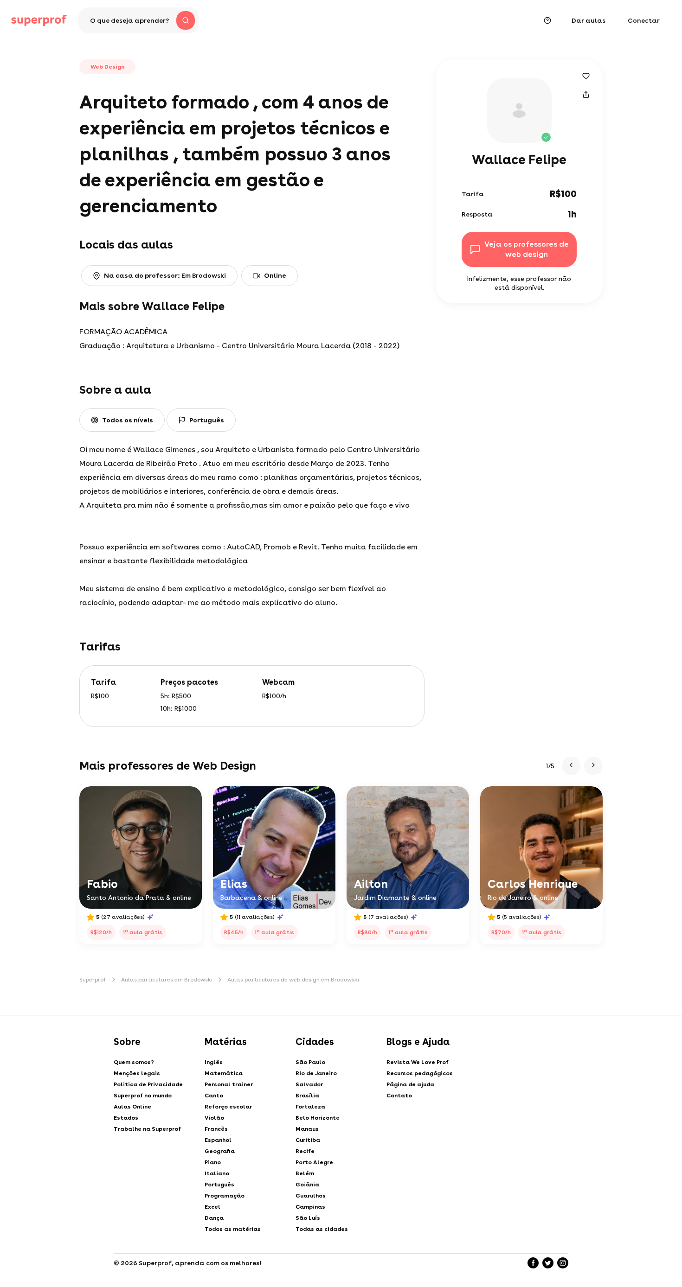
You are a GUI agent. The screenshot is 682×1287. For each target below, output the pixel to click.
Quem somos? (134, 1062)
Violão (214, 1118)
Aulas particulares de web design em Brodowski (293, 979)
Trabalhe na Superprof (147, 1129)
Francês (216, 1129)
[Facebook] (533, 1262)
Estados (126, 1118)
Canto (214, 1095)
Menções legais (137, 1073)
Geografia (220, 1151)
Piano (213, 1162)
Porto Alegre (314, 1162)
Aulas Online (132, 1106)
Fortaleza (310, 1106)
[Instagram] (562, 1262)
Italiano (217, 1173)
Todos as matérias (233, 1229)
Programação (224, 1195)
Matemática (224, 1073)
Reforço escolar (228, 1106)
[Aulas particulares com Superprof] (39, 20)
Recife (305, 1151)
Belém (305, 1173)
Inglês (214, 1062)
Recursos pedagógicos (419, 1073)
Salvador (309, 1084)
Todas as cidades (322, 1229)
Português (219, 1184)
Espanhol (218, 1140)
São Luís (308, 1218)
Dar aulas (588, 20)
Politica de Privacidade (148, 1084)
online (275, 275)
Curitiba (308, 1140)
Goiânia (307, 1184)
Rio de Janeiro (316, 1073)
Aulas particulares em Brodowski (166, 979)
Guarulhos (311, 1195)
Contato (399, 1095)
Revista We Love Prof (417, 1062)
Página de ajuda (410, 1084)
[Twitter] (547, 1262)
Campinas (310, 1207)
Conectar (644, 20)
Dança (214, 1218)
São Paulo (310, 1062)
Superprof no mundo (143, 1095)
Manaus (307, 1129)
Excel (212, 1207)
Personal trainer (229, 1084)
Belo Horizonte (318, 1118)
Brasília (307, 1095)
